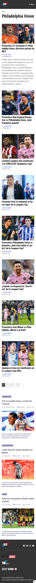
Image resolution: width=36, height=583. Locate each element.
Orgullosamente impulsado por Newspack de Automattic (17, 580)
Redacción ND (7, 54)
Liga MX (4, 494)
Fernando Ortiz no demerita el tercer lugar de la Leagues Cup (17, 203)
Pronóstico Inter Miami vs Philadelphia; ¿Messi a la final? (17, 328)
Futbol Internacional (7, 445)
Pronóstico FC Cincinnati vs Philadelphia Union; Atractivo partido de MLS (18, 48)
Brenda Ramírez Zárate (9, 407)
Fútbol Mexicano (6, 396)
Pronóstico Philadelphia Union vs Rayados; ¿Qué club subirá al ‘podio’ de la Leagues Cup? (17, 245)
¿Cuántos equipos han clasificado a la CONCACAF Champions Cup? (17, 162)
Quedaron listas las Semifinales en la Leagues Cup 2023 (18, 369)
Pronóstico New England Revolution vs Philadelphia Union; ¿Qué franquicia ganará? (17, 120)
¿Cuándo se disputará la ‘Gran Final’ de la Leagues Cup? (17, 288)
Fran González (7, 504)
